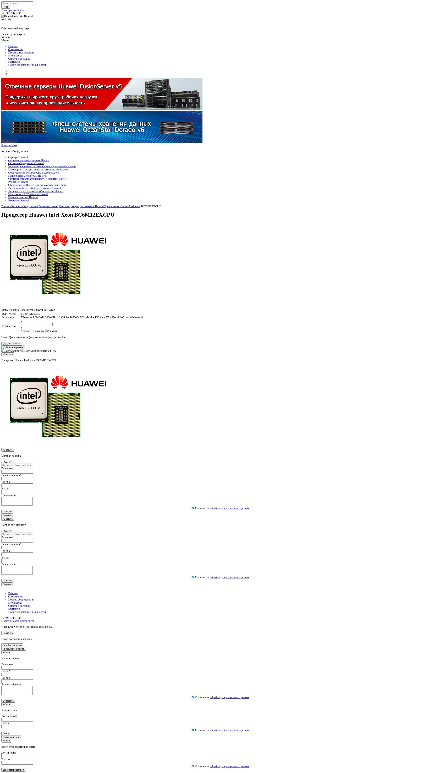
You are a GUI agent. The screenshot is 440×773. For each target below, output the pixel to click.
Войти (20, 10)
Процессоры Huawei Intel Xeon (122, 206)
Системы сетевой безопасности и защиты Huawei (37, 178)
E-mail (5, 488)
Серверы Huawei (18, 157)
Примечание (8, 495)
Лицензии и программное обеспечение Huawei (35, 191)
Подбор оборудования (21, 52)
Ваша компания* (11, 475)
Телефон (6, 481)
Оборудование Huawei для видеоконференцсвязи (37, 185)
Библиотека (15, 55)
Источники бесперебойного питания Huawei (34, 188)
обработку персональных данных (229, 508)
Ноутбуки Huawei (18, 200)
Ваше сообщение (11, 684)
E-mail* (5, 671)
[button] (6, 145)
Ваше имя (7, 468)
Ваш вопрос (8, 564)
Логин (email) (9, 716)
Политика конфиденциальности (27, 64)
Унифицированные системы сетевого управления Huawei (42, 166)
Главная (13, 46)
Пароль (5, 723)
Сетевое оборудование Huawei (26, 163)
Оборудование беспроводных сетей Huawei (33, 172)
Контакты (14, 61)
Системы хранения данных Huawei (29, 160)
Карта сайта (26, 620)
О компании (15, 49)
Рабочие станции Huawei (23, 197)
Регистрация (8, 10)
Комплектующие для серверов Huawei (81, 206)
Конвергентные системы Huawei (27, 175)
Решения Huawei (18, 181)
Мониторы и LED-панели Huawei (28, 194)
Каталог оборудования (24, 206)
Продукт (6, 461)
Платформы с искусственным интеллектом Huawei (38, 169)
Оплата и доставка (19, 58)
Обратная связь (10, 620)
